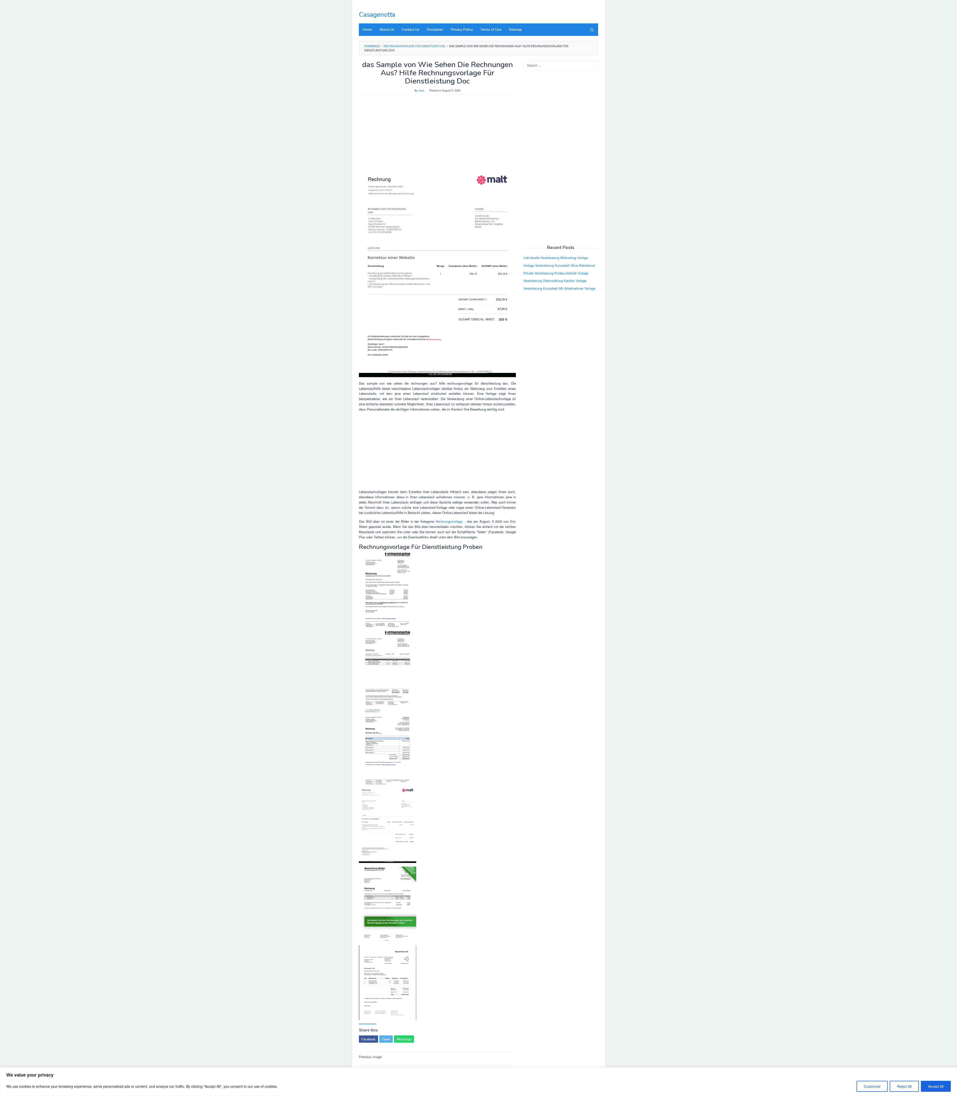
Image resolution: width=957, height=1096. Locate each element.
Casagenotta (377, 14)
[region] (478, 1081)
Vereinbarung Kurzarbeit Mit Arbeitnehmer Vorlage (559, 288)
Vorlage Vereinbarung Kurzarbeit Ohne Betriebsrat (559, 265)
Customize (872, 1086)
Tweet (386, 1039)
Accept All (936, 1086)
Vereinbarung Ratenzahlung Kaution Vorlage (554, 280)
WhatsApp (404, 1039)
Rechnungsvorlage (449, 521)
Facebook (368, 1039)
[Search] (592, 29)
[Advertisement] (437, 137)
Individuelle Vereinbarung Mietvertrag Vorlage (555, 257)
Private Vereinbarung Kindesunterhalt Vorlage (555, 272)
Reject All (904, 1086)
